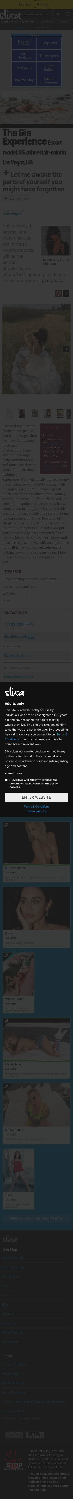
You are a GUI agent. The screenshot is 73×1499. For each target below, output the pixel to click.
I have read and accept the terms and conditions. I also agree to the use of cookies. (34, 784)
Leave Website (36, 811)
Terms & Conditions (36, 806)
